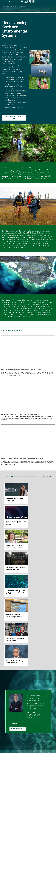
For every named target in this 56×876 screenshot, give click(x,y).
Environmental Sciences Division (14, 7)
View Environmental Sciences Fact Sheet (14, 117)
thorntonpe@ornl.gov (17, 728)
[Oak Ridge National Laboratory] (28, 2)
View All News (47, 476)
